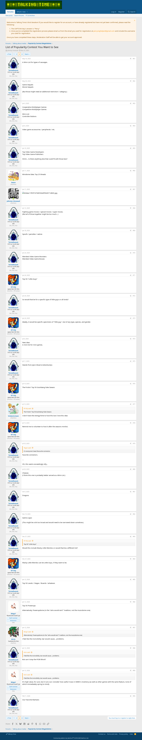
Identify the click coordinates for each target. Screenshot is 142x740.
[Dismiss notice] (134, 21)
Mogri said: (27, 632)
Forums (10, 12)
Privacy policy (123, 734)
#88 (134, 648)
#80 (134, 469)
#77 (134, 404)
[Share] (130, 58)
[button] (27, 12)
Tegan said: (27, 448)
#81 (134, 492)
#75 (134, 361)
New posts (9, 15)
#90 (134, 696)
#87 (134, 627)
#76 (134, 384)
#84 (134, 559)
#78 (134, 423)
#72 (134, 296)
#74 (134, 339)
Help (131, 734)
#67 (134, 189)
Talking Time (11, 734)
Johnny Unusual (12, 50)
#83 (134, 536)
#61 (134, 59)
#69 (134, 230)
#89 (134, 670)
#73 (134, 318)
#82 (134, 514)
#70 (134, 253)
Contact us (101, 734)
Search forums (19, 15)
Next (26, 54)
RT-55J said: (27, 408)
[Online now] (13, 180)
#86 (134, 602)
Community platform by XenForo (71, 738)
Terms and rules (112, 734)
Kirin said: (27, 652)
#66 (134, 171)
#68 (134, 208)
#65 (134, 148)
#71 (134, 275)
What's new (21, 12)
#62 (134, 81)
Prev (9, 54)
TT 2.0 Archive (30, 15)
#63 (134, 103)
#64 (134, 126)
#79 (134, 443)
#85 (134, 579)
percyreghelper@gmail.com (104, 31)
